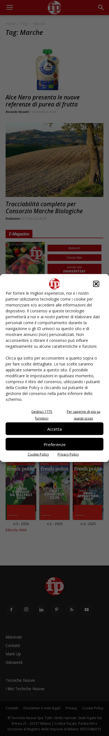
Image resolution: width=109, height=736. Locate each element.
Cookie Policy (38, 454)
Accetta (54, 428)
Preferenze (55, 444)
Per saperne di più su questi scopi (83, 415)
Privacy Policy (68, 454)
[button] (96, 284)
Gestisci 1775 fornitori (41, 415)
